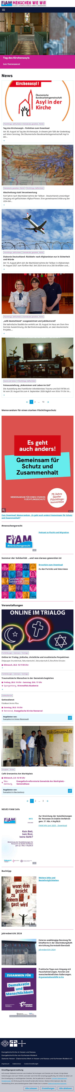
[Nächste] (48, 402)
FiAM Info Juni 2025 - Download (53, 825)
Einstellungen (48, 1088)
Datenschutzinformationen (57, 1083)
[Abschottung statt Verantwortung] (37, 205)
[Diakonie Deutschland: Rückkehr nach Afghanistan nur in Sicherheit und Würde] (37, 269)
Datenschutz (16, 1064)
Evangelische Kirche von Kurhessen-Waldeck (19, 1055)
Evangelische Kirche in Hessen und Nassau (19, 1052)
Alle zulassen (31, 1088)
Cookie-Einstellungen (31, 1064)
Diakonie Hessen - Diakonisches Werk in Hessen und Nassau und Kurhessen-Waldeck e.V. (37, 1058)
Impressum (5, 1064)
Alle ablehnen (65, 1088)
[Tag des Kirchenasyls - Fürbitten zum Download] (37, 140)
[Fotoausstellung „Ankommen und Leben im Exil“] (37, 395)
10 (43, 402)
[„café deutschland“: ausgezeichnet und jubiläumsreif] (37, 333)
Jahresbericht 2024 (47, 949)
